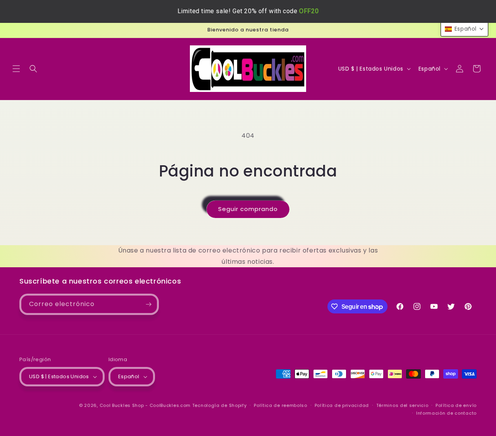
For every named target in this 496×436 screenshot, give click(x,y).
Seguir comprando (248, 209)
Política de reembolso (280, 405)
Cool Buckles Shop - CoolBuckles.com (145, 405)
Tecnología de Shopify (219, 405)
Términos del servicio (402, 405)
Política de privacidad (342, 405)
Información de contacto (446, 413)
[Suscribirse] (148, 304)
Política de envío (456, 405)
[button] (16, 68)
